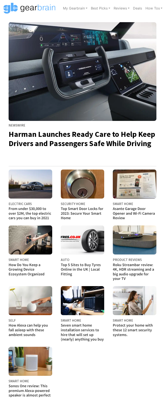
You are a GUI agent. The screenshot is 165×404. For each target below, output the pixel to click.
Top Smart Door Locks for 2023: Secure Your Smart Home (82, 213)
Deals (137, 8)
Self (12, 320)
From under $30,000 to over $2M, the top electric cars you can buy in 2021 (30, 213)
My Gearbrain (74, 8)
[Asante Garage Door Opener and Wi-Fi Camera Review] (134, 184)
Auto (65, 260)
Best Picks (99, 8)
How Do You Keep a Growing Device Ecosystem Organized (26, 269)
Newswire (17, 125)
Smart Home (123, 204)
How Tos (152, 8)
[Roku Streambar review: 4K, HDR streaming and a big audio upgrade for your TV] (134, 239)
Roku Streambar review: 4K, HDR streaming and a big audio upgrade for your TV (133, 271)
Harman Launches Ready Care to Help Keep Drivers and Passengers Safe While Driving (82, 138)
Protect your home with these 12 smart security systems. (133, 330)
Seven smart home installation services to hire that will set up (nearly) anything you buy (82, 332)
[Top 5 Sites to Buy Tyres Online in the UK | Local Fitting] (82, 239)
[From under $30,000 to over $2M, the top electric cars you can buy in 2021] (30, 184)
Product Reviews (127, 260)
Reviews (120, 8)
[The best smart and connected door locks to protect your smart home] (82, 184)
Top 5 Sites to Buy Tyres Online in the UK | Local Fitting (81, 269)
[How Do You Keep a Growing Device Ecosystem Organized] (30, 239)
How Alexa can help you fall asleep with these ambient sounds (28, 330)
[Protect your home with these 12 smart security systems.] (134, 300)
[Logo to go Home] (30, 8)
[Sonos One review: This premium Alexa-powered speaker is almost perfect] (30, 361)
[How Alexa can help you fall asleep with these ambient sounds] (30, 300)
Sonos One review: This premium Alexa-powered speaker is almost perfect (30, 390)
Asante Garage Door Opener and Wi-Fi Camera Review (134, 213)
